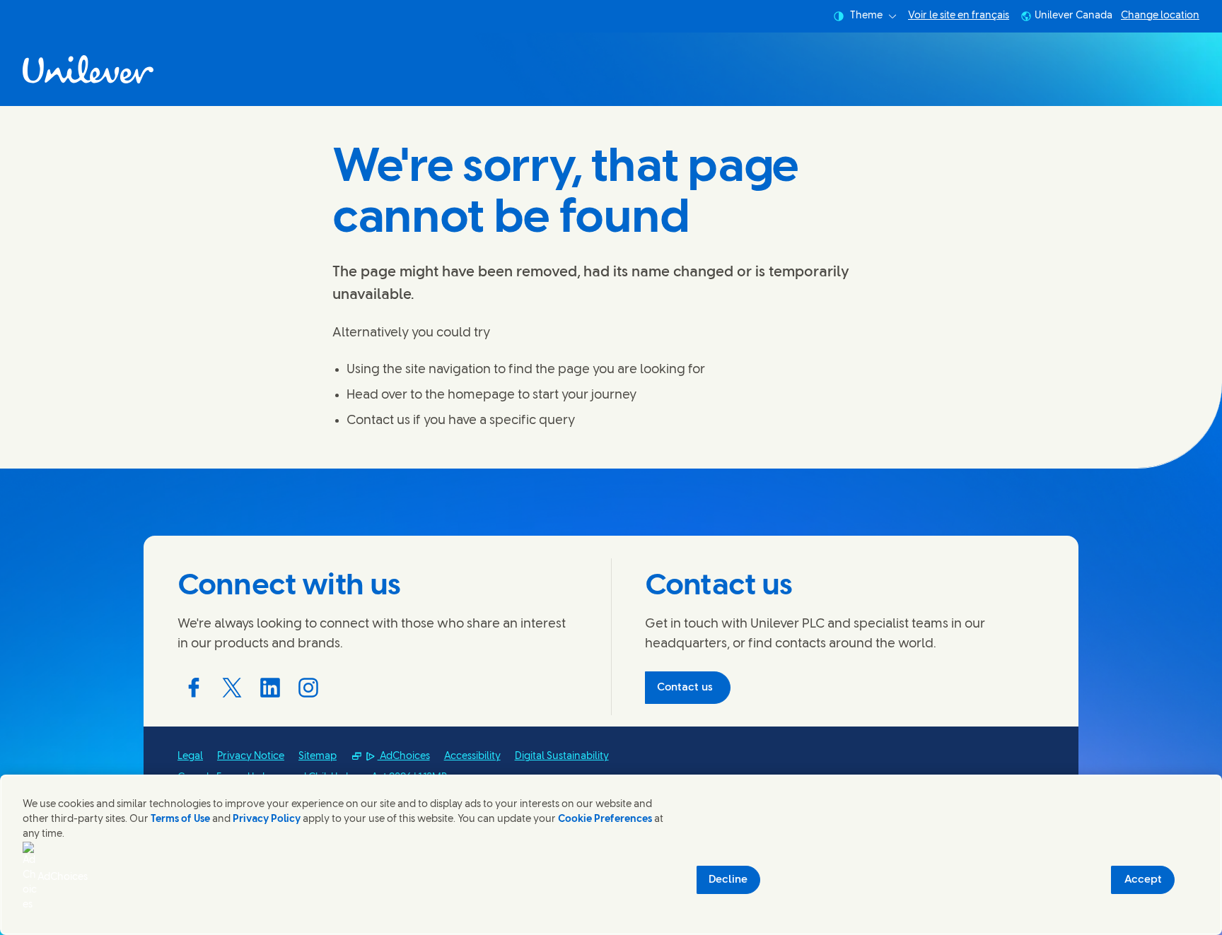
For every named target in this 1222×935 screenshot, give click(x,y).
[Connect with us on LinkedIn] (270, 688)
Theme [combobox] (866, 16)
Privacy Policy (267, 819)
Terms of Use (180, 819)
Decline (728, 880)
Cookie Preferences (605, 819)
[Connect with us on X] (232, 688)
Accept (1143, 880)
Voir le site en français (958, 16)
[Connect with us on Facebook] (194, 688)
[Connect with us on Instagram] (308, 688)
